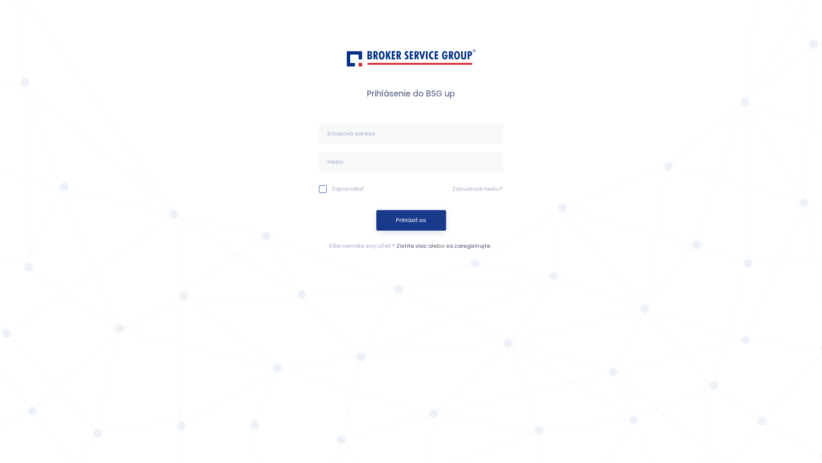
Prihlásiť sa (411, 220)
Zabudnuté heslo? (477, 189)
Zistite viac (411, 246)
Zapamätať (348, 189)
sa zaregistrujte (468, 246)
